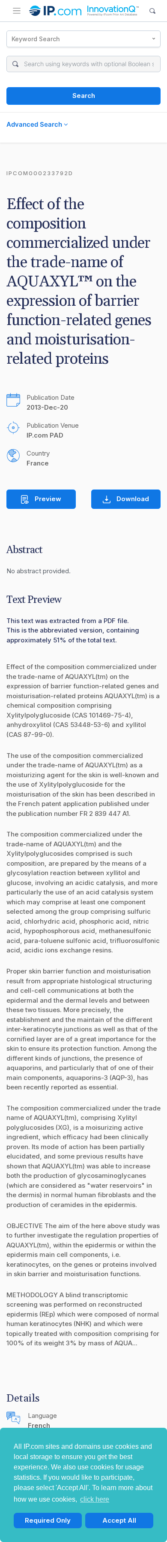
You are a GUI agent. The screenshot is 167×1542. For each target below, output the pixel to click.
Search (83, 95)
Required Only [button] (48, 1520)
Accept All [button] (119, 1520)
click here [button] (94, 1499)
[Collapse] (17, 11)
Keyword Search (36, 39)
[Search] (152, 11)
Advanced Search (35, 124)
